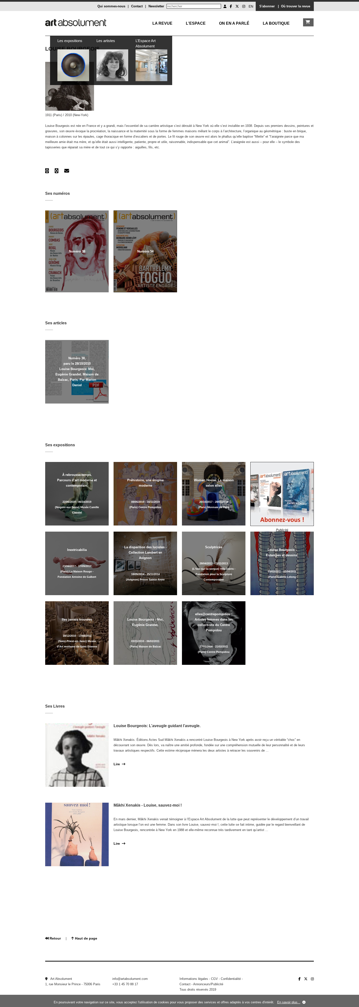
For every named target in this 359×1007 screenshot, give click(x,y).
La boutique (276, 23)
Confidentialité (231, 979)
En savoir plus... (288, 1002)
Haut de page (85, 938)
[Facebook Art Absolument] (231, 6)
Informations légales (194, 979)
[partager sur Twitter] (56, 171)
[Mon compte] (224, 6)
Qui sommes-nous (111, 6)
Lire (118, 764)
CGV (214, 979)
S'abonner (267, 6)
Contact (137, 6)
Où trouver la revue (295, 6)
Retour (55, 938)
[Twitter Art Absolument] (237, 6)
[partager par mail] (66, 171)
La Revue (162, 23)
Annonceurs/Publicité (208, 984)
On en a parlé (234, 23)
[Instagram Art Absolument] (243, 6)
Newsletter (156, 6)
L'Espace (196, 23)
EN (251, 6)
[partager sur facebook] (47, 171)
